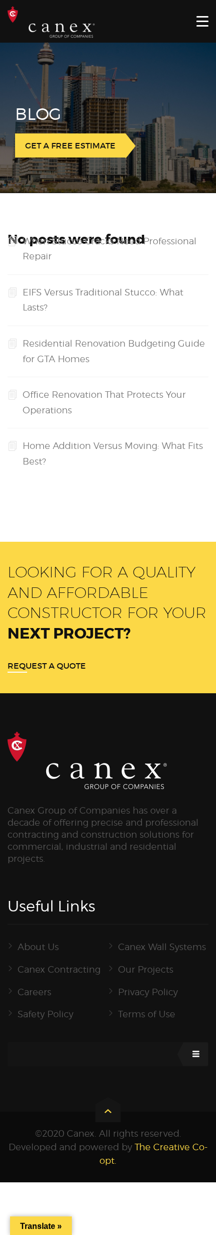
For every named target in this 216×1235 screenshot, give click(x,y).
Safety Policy (45, 1014)
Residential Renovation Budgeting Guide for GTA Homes (114, 351)
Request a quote (47, 666)
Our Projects (145, 969)
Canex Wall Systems (162, 947)
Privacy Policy (148, 992)
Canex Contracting (59, 969)
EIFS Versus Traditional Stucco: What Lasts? (103, 300)
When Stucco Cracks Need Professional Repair (109, 249)
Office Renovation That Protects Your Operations (104, 402)
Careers (34, 992)
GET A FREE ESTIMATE (70, 145)
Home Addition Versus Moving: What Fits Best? (113, 453)
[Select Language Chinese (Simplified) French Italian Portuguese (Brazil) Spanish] (108, 1054)
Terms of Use (146, 1014)
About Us (38, 947)
